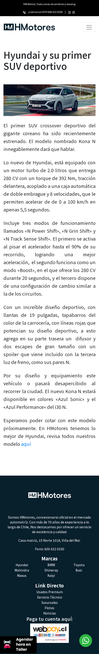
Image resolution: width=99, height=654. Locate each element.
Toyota (78, 564)
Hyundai (22, 564)
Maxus (21, 575)
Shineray (51, 570)
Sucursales (49, 602)
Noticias (49, 613)
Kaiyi (51, 575)
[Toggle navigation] (89, 27)
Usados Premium (49, 592)
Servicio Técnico (49, 597)
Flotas (49, 607)
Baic (79, 570)
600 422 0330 (55, 12)
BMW (51, 564)
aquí (26, 443)
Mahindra (22, 570)
